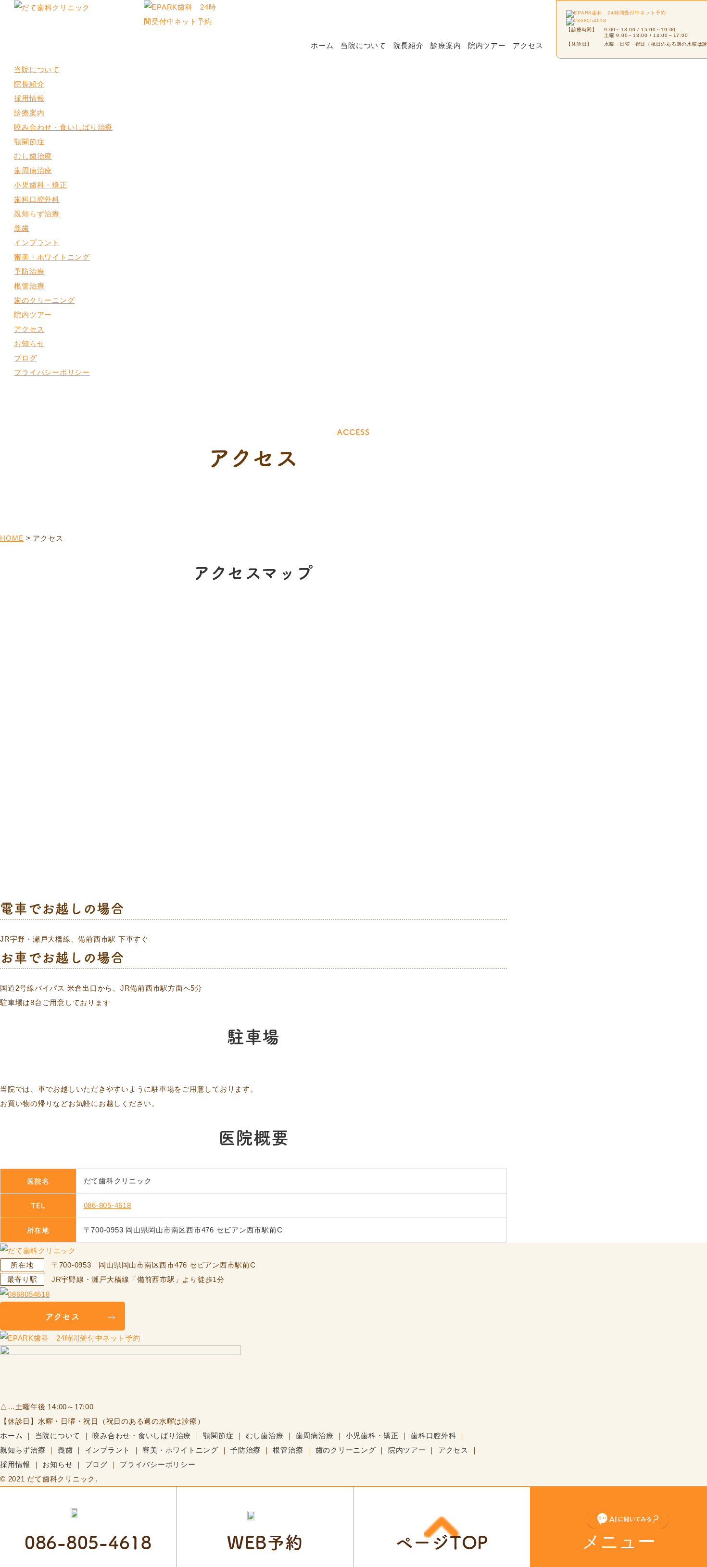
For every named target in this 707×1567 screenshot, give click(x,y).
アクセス (528, 45)
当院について (363, 45)
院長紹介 (408, 45)
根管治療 (29, 286)
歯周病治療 (33, 170)
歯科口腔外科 (37, 199)
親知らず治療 (37, 214)
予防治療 (29, 271)
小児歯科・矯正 (40, 185)
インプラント (37, 242)
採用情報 (29, 98)
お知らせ (29, 343)
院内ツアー (487, 45)
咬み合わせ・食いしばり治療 (63, 127)
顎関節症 (29, 141)
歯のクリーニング (44, 300)
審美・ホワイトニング (52, 257)
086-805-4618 (107, 1205)
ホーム (322, 45)
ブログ (25, 358)
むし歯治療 (33, 156)
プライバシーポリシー (52, 372)
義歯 (21, 228)
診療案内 (445, 45)
